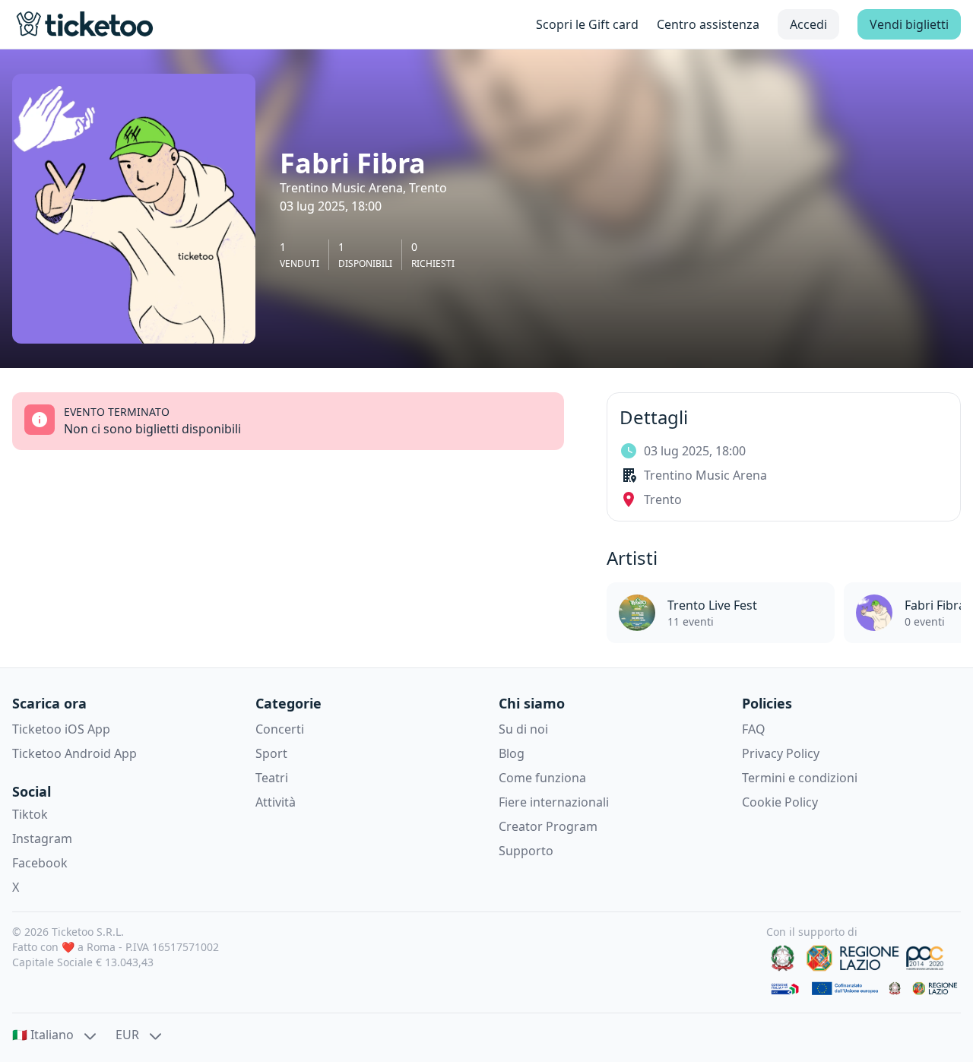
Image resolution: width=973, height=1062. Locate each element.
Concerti (279, 729)
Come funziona (542, 777)
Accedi (808, 24)
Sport (271, 753)
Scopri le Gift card (587, 24)
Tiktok (30, 814)
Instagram (42, 838)
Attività (275, 802)
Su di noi (523, 729)
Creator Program (548, 826)
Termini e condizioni (799, 777)
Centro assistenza (708, 24)
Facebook (40, 862)
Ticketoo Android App (74, 753)
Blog (512, 753)
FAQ (753, 729)
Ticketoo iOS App (61, 729)
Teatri (271, 777)
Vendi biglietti (909, 24)
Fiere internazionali (554, 802)
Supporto (526, 850)
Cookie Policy (780, 802)
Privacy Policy (780, 753)
